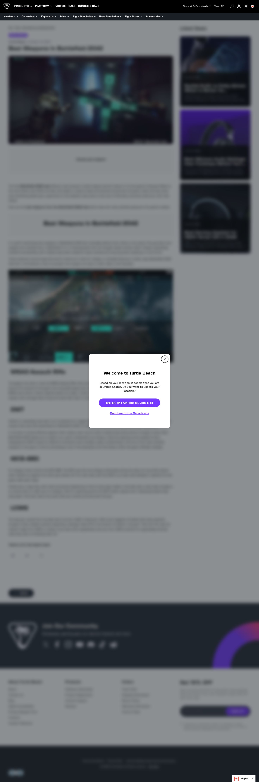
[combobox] (243, 778)
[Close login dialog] (162, 473)
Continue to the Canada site (129, 413)
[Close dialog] (164, 359)
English (244, 778)
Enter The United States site (129, 402)
